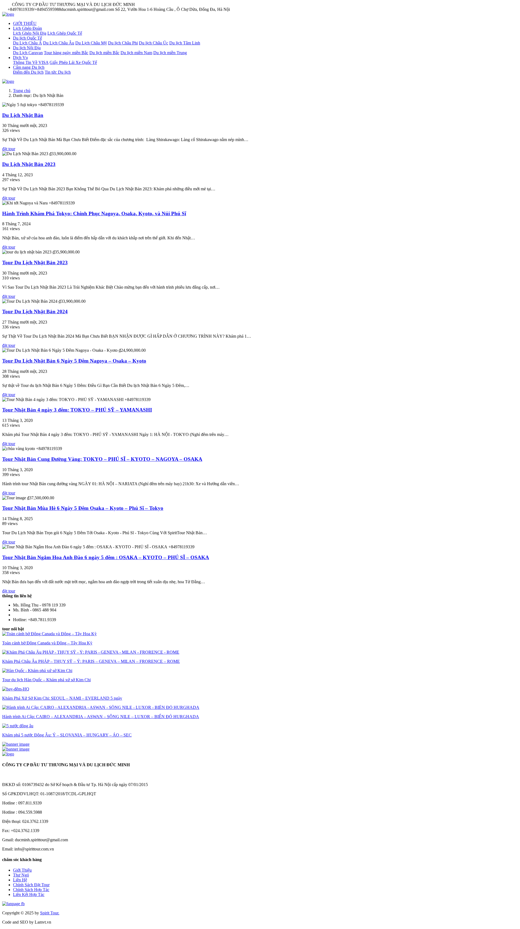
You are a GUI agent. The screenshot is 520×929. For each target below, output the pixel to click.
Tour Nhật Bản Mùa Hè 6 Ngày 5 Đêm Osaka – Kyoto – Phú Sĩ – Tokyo (82, 508)
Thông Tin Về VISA (30, 62)
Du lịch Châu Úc (153, 43)
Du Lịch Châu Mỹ (91, 43)
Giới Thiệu (22, 870)
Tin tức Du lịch (58, 72)
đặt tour (8, 148)
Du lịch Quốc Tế (27, 38)
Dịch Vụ (20, 57)
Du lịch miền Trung (170, 52)
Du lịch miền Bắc (104, 52)
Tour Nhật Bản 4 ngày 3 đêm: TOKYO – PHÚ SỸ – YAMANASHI (77, 410)
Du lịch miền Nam (136, 52)
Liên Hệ (20, 880)
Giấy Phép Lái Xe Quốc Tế (73, 62)
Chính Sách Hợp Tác (31, 889)
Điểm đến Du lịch (28, 72)
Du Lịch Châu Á (27, 43)
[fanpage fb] (13, 903)
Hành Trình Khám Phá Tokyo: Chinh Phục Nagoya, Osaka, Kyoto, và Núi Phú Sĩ (94, 213)
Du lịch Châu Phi (123, 43)
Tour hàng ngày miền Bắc (66, 52)
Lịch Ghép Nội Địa (29, 33)
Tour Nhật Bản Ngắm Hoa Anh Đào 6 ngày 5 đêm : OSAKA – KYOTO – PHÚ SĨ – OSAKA (105, 557)
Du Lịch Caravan (28, 52)
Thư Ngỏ (21, 875)
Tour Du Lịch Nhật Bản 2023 (35, 262)
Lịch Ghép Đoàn (27, 28)
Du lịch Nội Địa (27, 47)
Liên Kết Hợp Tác (28, 894)
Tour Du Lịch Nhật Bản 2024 (35, 311)
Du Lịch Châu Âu (58, 43)
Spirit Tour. (49, 913)
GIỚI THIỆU (25, 23)
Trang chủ (21, 90)
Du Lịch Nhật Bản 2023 (29, 164)
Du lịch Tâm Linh (184, 43)
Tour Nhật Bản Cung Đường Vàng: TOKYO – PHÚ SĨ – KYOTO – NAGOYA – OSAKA (102, 459)
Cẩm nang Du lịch (28, 67)
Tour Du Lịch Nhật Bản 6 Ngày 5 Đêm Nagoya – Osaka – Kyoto (74, 361)
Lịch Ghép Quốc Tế (64, 33)
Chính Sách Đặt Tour (31, 884)
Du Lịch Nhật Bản (22, 115)
